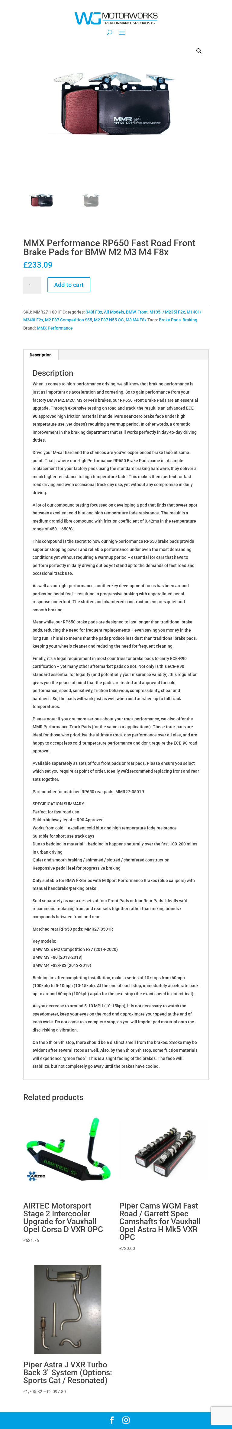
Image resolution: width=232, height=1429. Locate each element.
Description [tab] (41, 354)
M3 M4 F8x (136, 319)
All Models (114, 312)
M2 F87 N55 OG (109, 319)
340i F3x (94, 312)
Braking (189, 319)
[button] (199, 51)
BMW (131, 312)
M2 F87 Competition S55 (68, 319)
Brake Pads (170, 319)
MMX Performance (55, 328)
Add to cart (69, 284)
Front (142, 312)
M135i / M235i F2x (167, 312)
